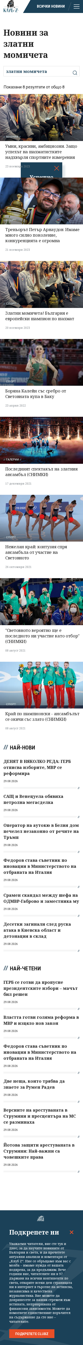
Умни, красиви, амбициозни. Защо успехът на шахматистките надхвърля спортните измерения (41, 151)
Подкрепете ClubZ (31, 1334)
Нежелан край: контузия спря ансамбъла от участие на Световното (36, 552)
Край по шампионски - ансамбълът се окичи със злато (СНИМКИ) (42, 716)
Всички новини (51, 6)
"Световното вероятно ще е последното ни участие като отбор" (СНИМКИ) (42, 635)
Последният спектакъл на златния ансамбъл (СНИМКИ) (41, 471)
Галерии (12, 459)
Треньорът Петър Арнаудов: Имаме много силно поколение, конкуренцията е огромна (42, 235)
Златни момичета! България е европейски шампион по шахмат (39, 315)
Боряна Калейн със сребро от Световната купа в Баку (35, 393)
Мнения (12, 136)
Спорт (11, 220)
